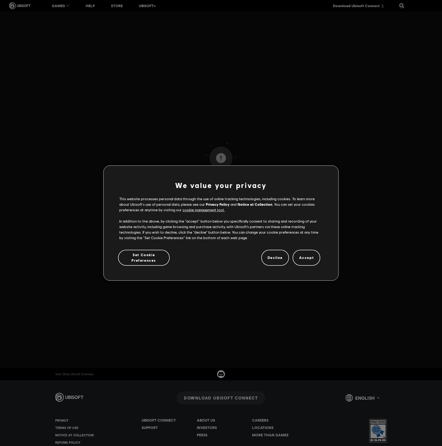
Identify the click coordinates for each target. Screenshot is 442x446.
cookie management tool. (204, 210)
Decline (275, 257)
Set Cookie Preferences (143, 257)
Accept (306, 257)
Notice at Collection (255, 204)
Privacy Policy (218, 204)
